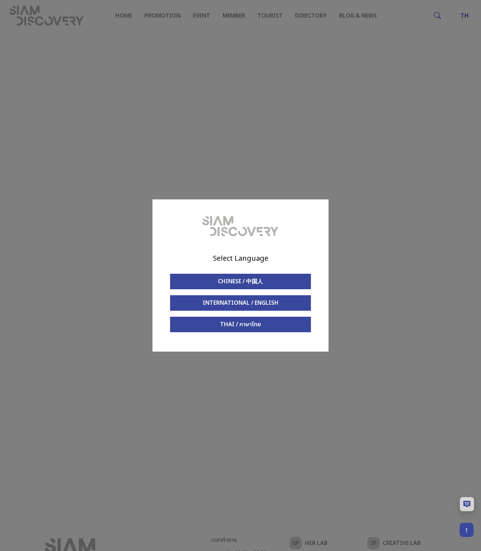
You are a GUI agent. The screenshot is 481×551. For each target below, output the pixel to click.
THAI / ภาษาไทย (240, 324)
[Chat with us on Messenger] (467, 504)
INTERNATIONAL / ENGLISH (241, 303)
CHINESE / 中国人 (240, 281)
